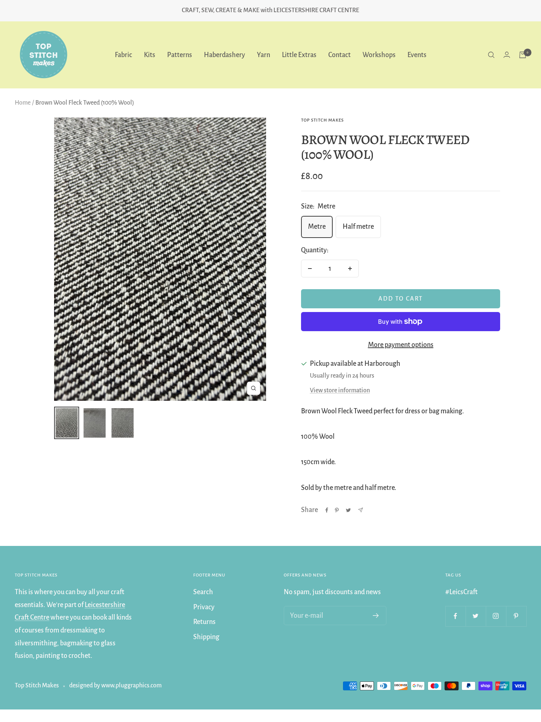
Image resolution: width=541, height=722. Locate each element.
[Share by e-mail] (360, 510)
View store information (340, 390)
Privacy (204, 607)
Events (417, 54)
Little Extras (299, 54)
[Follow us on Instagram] (496, 616)
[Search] (491, 55)
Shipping (206, 637)
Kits (149, 54)
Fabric (123, 54)
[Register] (376, 615)
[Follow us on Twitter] (476, 616)
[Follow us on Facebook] (455, 616)
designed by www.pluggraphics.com (115, 685)
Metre (317, 226)
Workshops (379, 54)
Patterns (179, 54)
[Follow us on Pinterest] (516, 616)
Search (203, 592)
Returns (204, 621)
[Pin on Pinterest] (337, 510)
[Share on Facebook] (326, 510)
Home (23, 102)
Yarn (263, 54)
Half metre (358, 226)
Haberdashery (224, 54)
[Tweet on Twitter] (348, 510)
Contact (339, 54)
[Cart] (522, 55)
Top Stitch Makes (322, 120)
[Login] (506, 55)
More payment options (401, 344)
